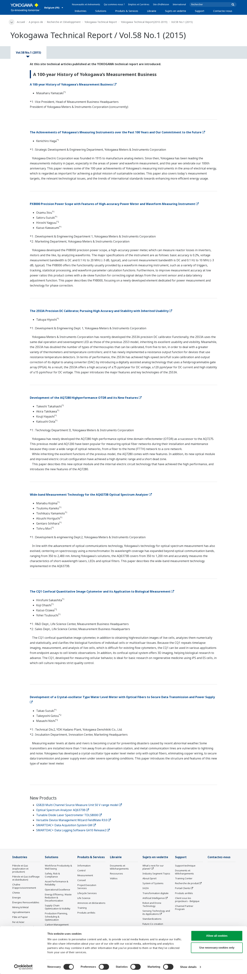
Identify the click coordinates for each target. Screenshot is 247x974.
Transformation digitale (155, 893)
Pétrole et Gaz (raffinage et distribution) (26, 878)
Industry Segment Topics (156, 873)
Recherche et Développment (64, 22)
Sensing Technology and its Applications (156, 912)
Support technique (185, 865)
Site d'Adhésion (161, 4)
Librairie (151, 11)
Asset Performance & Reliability (56, 883)
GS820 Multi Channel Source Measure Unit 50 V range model (77, 805)
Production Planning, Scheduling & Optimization (56, 916)
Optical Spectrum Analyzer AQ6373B (60, 810)
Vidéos (114, 878)
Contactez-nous (222, 11)
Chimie (16, 892)
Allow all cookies (216, 935)
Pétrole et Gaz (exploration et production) (20, 868)
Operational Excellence (57, 889)
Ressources (116, 873)
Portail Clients (182, 888)
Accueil (21, 22)
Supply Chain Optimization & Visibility (57, 907)
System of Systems (152, 883)
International (179, 4)
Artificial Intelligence (153, 898)
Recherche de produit (187, 883)
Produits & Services (126, 11)
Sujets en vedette (175, 11)
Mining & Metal (20, 907)
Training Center (183, 878)
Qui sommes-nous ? (114, 4)
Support (199, 11)
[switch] (104, 967)
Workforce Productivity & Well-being (58, 867)
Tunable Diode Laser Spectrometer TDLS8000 (67, 815)
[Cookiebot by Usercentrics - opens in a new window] (23, 967)
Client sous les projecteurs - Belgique (187, 899)
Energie (16, 897)
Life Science (83, 898)
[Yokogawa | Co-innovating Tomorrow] (25, 7)
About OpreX (149, 878)
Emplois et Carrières (138, 4)
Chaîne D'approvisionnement (24, 886)
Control (81, 870)
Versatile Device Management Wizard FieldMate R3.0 (71, 820)
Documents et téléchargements (119, 867)
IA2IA (145, 888)
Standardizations (151, 918)
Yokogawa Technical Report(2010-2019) (144, 22)
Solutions (100, 11)
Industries (80, 11)
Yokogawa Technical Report (100, 22)
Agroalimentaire (21, 912)
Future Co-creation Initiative (152, 925)
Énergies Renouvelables (25, 902)
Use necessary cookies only (216, 947)
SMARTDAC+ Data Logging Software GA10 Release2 (71, 830)
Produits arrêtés (86, 912)
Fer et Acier (18, 922)
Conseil (81, 880)
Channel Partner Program (184, 907)
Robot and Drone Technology (151, 904)
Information (84, 865)
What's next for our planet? (153, 867)
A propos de (36, 22)
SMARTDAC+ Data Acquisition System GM (64, 825)
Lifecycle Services (87, 893)
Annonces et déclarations (91, 903)
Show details (188, 966)
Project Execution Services (86, 886)
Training (82, 907)
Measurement (85, 875)
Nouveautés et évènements (86, 4)
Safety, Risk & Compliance (52, 875)
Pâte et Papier (20, 917)
